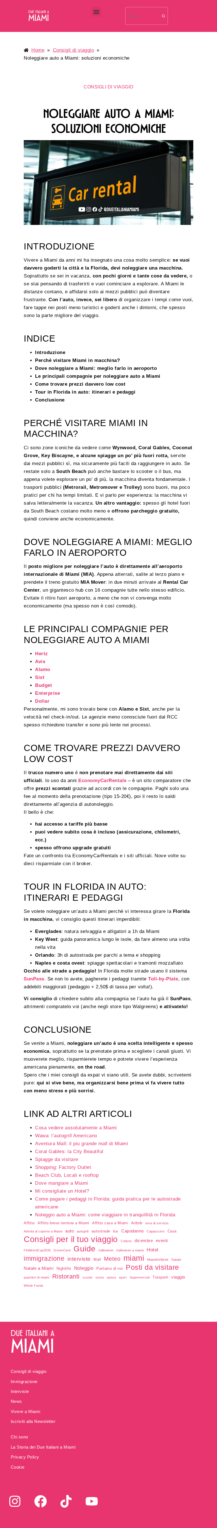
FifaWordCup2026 (37, 1250)
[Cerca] (163, 16)
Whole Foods (34, 1285)
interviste (79, 1259)
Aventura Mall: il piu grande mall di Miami (81, 1143)
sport (123, 1277)
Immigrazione (24, 1381)
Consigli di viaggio (29, 1371)
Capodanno (132, 1231)
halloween (106, 1250)
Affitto (29, 1223)
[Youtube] (91, 1501)
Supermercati (140, 1277)
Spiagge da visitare (56, 1159)
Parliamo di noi (109, 1268)
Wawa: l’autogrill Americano (66, 1135)
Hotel (153, 1250)
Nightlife (64, 1268)
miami (133, 1258)
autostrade (101, 1231)
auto (69, 1231)
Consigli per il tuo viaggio (71, 1239)
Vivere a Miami (25, 1411)
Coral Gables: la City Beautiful (69, 1151)
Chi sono (19, 1436)
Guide (84, 1249)
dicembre (143, 1240)
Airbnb (136, 1223)
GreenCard (62, 1250)
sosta (100, 1277)
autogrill (83, 1231)
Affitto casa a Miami (110, 1223)
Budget (43, 685)
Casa (172, 1231)
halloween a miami (130, 1250)
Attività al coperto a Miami (43, 1231)
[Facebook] (40, 1501)
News (16, 1401)
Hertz (41, 653)
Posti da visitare (152, 1267)
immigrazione (44, 1258)
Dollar (42, 701)
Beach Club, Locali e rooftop (67, 1175)
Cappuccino (155, 1231)
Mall (97, 1259)
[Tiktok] (66, 1501)
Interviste (20, 1391)
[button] (96, 11)
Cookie (18, 1467)
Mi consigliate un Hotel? (62, 1191)
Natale (176, 1259)
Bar (115, 1231)
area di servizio (156, 1223)
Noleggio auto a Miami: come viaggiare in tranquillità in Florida (105, 1214)
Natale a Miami (38, 1268)
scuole (87, 1277)
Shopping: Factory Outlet (63, 1167)
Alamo (42, 669)
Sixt (39, 677)
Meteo (112, 1259)
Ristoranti (66, 1276)
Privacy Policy (25, 1457)
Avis (40, 661)
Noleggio (84, 1268)
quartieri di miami (36, 1277)
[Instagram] (15, 1501)
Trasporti (160, 1277)
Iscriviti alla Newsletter (33, 1421)
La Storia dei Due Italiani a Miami (43, 1447)
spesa (111, 1277)
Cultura (126, 1241)
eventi (162, 1240)
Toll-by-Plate (163, 979)
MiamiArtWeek (158, 1259)
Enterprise (47, 693)
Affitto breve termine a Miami (63, 1223)
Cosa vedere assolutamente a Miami (76, 1127)
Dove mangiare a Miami (61, 1183)
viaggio (178, 1277)
